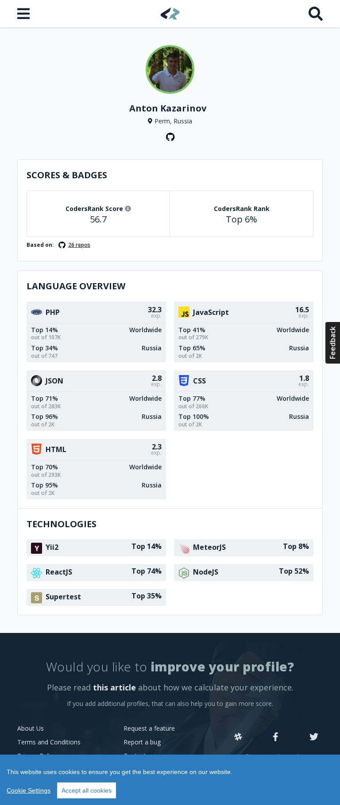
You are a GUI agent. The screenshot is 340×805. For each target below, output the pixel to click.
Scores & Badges (67, 175)
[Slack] (238, 737)
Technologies (62, 524)
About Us (30, 728)
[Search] (316, 14)
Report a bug (142, 742)
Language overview (76, 286)
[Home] (170, 13)
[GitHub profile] (170, 137)
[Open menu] (24, 14)
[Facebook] (275, 737)
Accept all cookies (87, 790)
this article (114, 687)
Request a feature (149, 728)
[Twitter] (314, 737)
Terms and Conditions (49, 742)
